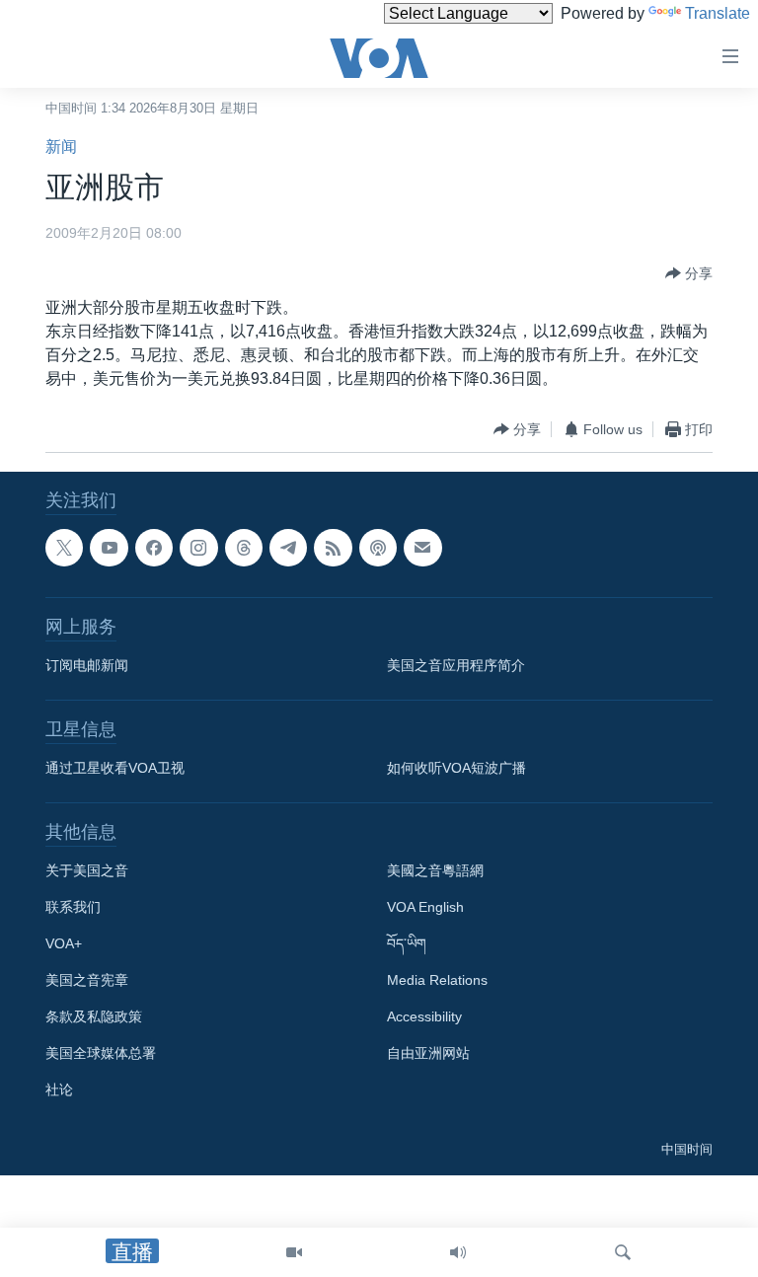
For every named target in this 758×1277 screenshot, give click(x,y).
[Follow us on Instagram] (198, 547)
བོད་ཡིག (406, 943)
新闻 (61, 146)
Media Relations (437, 980)
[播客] (378, 547)
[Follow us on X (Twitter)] (64, 547)
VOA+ (63, 943)
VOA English (425, 907)
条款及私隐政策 (93, 1016)
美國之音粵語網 (435, 870)
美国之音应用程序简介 (456, 665)
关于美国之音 (86, 870)
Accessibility (424, 1016)
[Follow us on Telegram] (288, 547)
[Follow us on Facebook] (154, 547)
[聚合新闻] (332, 547)
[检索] (622, 1252)
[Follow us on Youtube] (108, 547)
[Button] (689, 273)
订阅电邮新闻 (86, 665)
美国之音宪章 (86, 980)
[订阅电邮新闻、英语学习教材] (422, 547)
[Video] (294, 1252)
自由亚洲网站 (428, 1053)
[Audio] (458, 1252)
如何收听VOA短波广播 (456, 768)
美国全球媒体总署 (100, 1053)
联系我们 (73, 907)
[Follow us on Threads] (244, 547)
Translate (717, 13)
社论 (59, 1089)
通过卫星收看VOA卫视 (115, 768)
